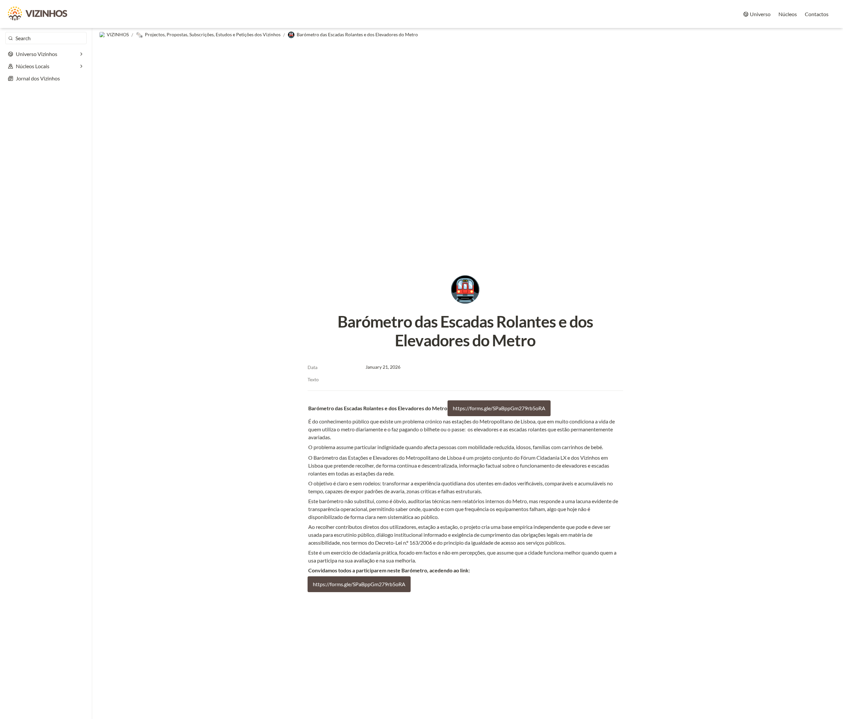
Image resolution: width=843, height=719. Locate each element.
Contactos (817, 14)
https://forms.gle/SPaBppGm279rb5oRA (499, 408)
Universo (760, 14)
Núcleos (787, 14)
